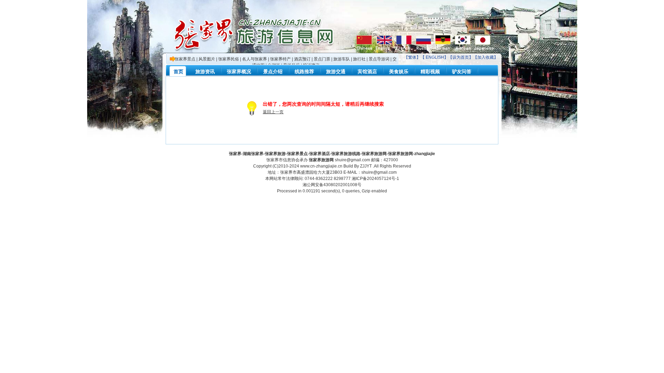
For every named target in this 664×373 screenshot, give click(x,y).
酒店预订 (302, 59)
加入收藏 (485, 57)
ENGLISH (435, 57)
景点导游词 (379, 59)
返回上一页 (273, 111)
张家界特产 (280, 59)
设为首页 (460, 57)
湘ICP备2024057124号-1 (375, 178)
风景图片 (207, 59)
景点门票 (322, 59)
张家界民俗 (228, 59)
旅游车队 (341, 59)
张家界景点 (185, 59)
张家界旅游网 (321, 159)
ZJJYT (366, 166)
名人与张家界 (254, 59)
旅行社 (359, 59)
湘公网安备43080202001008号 (332, 184)
